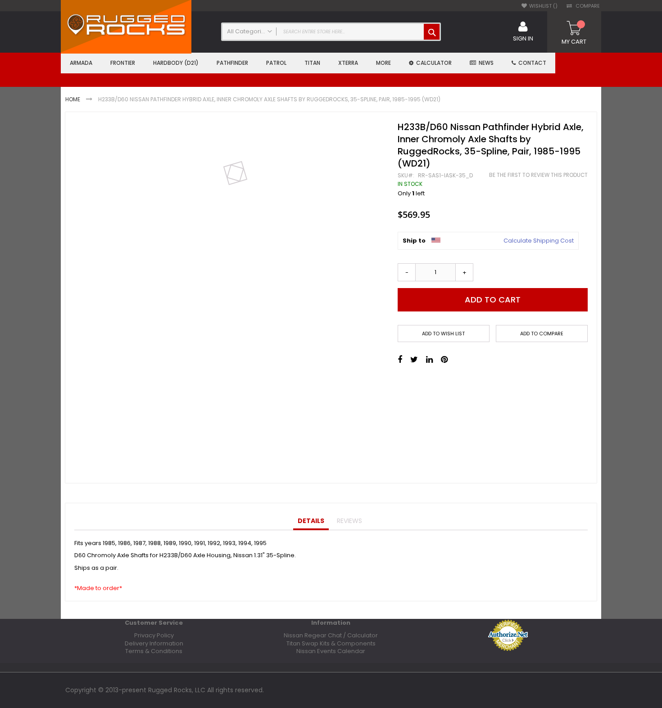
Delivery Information (154, 643)
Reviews (349, 520)
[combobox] (331, 32)
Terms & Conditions (153, 651)
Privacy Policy (154, 635)
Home (72, 99)
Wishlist (541, 6)
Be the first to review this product (538, 175)
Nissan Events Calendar (330, 651)
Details (311, 520)
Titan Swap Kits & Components (331, 643)
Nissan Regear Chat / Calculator (331, 635)
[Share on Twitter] (414, 360)
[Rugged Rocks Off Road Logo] (126, 26)
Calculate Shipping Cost (538, 241)
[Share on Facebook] (400, 360)
